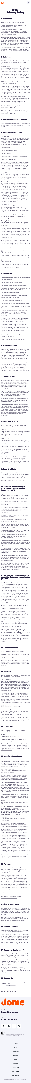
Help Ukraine (15, 1067)
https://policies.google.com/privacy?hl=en (16, 696)
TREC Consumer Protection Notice (12, 1035)
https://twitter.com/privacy (12, 814)
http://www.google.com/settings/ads (15, 779)
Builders (15, 1055)
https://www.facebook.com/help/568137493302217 (14, 832)
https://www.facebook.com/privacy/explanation (14, 858)
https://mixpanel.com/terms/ (16, 720)
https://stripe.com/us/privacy (9, 898)
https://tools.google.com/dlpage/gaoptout (13, 785)
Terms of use (15, 1071)
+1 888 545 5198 (9, 1019)
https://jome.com (11, 26)
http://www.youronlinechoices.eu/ (10, 850)
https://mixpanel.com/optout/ (13, 714)
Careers (15, 1063)
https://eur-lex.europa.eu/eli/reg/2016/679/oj (15, 498)
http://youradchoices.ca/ (8, 847)
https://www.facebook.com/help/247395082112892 (14, 826)
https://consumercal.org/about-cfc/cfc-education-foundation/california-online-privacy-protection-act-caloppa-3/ (15, 601)
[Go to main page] (2, 2)
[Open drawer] (28, 2)
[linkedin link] (8, 1026)
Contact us (15, 1051)
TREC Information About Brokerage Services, (14, 1034)
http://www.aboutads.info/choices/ (11, 844)
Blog (15, 1059)
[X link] (19, 1026)
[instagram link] (3, 1026)
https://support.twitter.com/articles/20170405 (13, 809)
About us (15, 1043)
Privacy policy (15, 1075)
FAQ (15, 1047)
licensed (10, 1031)
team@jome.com (24, 170)
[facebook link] (14, 1026)
